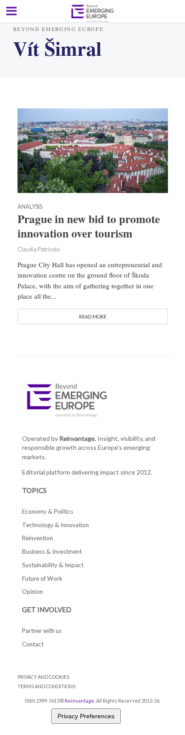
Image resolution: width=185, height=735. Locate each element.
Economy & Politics (47, 511)
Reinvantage (79, 701)
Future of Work (42, 578)
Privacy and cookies (43, 677)
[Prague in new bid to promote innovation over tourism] (93, 149)
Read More (92, 316)
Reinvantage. (77, 438)
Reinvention (37, 538)
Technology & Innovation (55, 525)
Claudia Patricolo (39, 249)
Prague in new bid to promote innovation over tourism (89, 226)
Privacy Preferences (86, 716)
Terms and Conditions (46, 686)
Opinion (32, 591)
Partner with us (42, 630)
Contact (33, 644)
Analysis (30, 207)
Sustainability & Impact (53, 565)
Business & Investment (52, 551)
